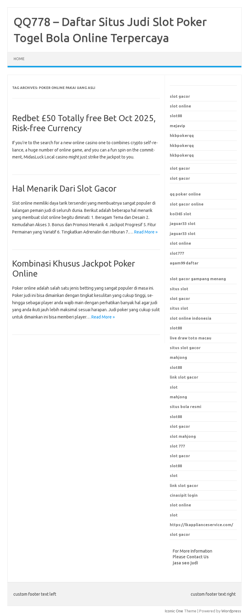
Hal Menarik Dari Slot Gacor (64, 188)
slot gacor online (186, 204)
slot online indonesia (190, 318)
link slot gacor (184, 485)
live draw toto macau (190, 338)
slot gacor (180, 96)
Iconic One (174, 611)
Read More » (146, 232)
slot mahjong (183, 436)
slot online (180, 106)
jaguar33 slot (183, 223)
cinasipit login (184, 495)
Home (19, 59)
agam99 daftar (184, 263)
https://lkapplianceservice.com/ (201, 524)
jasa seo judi (185, 562)
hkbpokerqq (182, 135)
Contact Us (197, 556)
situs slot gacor (185, 347)
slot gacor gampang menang (198, 279)
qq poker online (185, 194)
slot (174, 475)
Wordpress (231, 611)
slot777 (177, 253)
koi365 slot (180, 214)
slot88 (176, 116)
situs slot (179, 289)
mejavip (177, 126)
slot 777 (177, 446)
